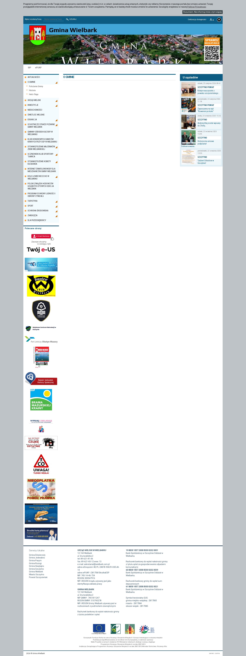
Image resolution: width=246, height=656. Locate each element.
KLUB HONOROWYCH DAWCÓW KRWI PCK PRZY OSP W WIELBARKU (42, 140)
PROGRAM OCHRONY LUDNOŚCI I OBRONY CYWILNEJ (41, 194)
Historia (32, 90)
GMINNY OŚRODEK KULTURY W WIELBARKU (40, 133)
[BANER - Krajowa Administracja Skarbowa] (41, 253)
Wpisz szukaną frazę (33, 19)
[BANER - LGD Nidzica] (41, 410)
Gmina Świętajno (36, 566)
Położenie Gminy (36, 86)
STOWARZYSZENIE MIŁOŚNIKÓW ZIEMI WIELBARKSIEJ (41, 147)
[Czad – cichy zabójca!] (41, 474)
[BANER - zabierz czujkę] (41, 449)
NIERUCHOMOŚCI (35, 110)
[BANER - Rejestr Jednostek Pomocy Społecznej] (41, 384)
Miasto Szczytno (36, 574)
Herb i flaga (33, 94)
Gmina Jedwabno (37, 558)
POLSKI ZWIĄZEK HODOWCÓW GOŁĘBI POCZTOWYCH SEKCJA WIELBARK (41, 186)
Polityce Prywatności (196, 7)
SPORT (30, 205)
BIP (29, 67)
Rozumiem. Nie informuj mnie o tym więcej (202, 12)
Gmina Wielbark (36, 571)
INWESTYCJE (33, 105)
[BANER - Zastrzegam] (41, 540)
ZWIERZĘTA (32, 215)
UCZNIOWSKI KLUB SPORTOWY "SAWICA (40, 155)
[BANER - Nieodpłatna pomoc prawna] (41, 499)
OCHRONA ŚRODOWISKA (38, 210)
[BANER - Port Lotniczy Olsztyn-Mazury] (41, 342)
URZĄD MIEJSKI (34, 100)
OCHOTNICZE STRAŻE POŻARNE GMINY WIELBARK (41, 125)
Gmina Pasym (35, 560)
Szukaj (72, 19)
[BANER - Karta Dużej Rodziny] (41, 431)
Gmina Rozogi (35, 563)
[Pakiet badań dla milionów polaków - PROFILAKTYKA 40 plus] (41, 271)
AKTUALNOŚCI (34, 77)
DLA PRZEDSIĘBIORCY (37, 220)
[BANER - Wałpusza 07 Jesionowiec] (41, 320)
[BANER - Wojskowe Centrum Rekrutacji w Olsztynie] (41, 332)
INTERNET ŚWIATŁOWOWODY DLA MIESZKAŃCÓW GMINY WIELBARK (42, 170)
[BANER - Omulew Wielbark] (41, 296)
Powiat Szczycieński (38, 577)
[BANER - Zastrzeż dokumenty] (41, 523)
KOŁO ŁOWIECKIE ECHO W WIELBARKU (38, 177)
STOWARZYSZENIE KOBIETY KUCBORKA (39, 162)
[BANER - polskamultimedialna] (41, 367)
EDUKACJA (32, 119)
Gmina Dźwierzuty (37, 555)
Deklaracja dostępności (197, 19)
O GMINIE (31, 82)
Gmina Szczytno (36, 569)
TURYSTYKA (32, 201)
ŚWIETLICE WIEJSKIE (36, 114)
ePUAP (38, 67)
